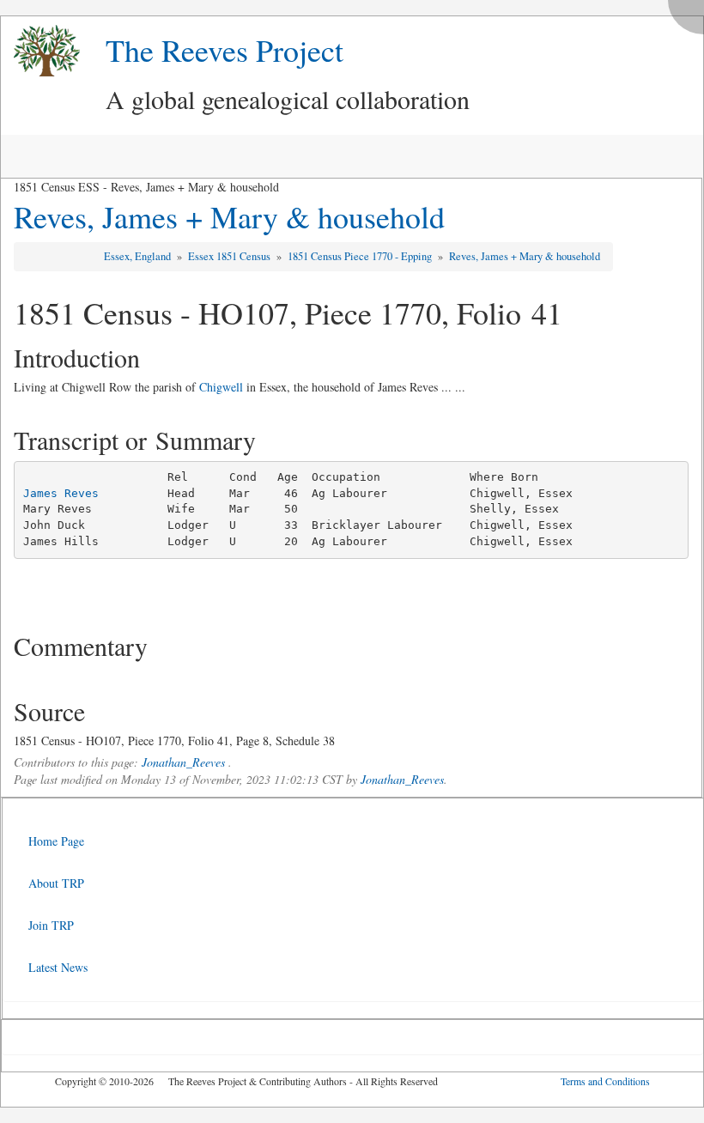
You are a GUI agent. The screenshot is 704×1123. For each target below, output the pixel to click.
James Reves (61, 493)
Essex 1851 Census (230, 256)
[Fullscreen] (690, 12)
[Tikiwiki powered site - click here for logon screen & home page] (40, 51)
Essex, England (138, 256)
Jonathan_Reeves (183, 762)
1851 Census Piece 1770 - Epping (361, 256)
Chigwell (221, 387)
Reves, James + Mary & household (229, 216)
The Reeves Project (224, 49)
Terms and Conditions (605, 1081)
